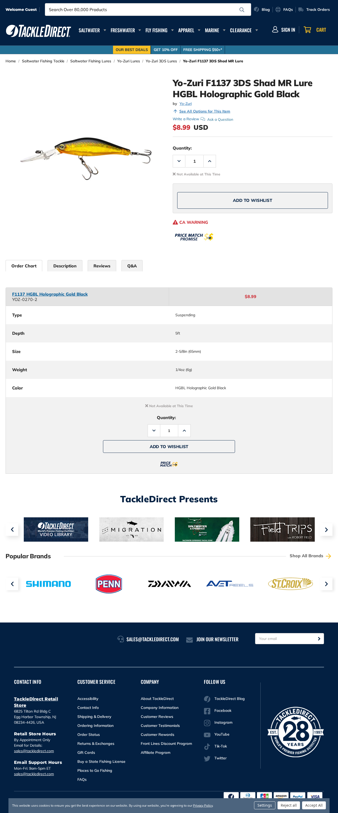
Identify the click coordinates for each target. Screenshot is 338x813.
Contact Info (88, 707)
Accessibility (87, 698)
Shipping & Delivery (94, 716)
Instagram (223, 722)
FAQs (82, 779)
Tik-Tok (220, 746)
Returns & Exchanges (95, 743)
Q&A (132, 265)
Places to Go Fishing (94, 770)
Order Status (88, 734)
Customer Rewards (157, 734)
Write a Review (186, 119)
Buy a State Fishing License (101, 761)
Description (65, 265)
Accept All (314, 805)
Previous (12, 529)
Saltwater (89, 30)
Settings (264, 805)
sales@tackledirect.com (34, 751)
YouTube (221, 734)
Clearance (241, 30)
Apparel (186, 30)
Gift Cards (86, 752)
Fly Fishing (156, 30)
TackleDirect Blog (229, 698)
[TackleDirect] (39, 31)
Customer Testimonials (160, 725)
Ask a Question (220, 119)
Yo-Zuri (186, 103)
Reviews (101, 265)
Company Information (160, 707)
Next (326, 529)
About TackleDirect (157, 698)
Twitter (220, 758)
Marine (212, 30)
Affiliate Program (155, 752)
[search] (242, 9)
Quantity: (182, 148)
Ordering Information (95, 725)
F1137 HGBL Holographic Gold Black (50, 294)
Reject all (289, 805)
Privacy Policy (203, 805)
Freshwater (123, 30)
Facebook (222, 710)
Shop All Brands (307, 555)
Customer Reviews (157, 716)
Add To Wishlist (252, 200)
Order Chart (23, 265)
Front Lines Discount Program (166, 743)
